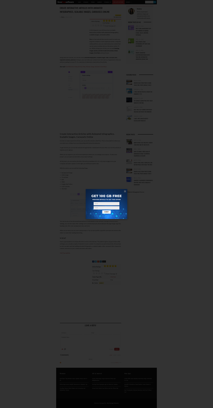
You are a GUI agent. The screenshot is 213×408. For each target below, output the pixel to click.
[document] (106, 204)
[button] (125, 191)
